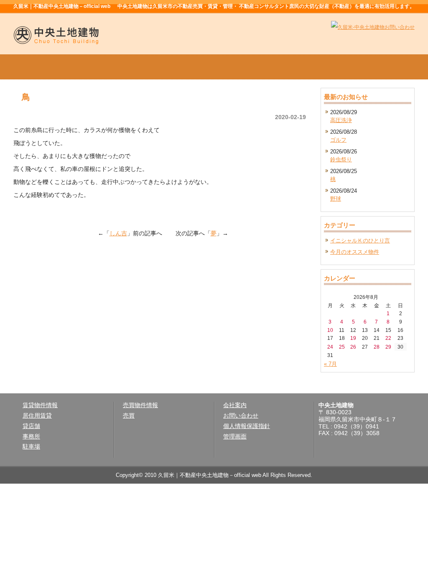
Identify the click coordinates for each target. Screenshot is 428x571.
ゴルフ (338, 140)
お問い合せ (374, 66)
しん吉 (118, 233)
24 (330, 346)
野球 (335, 199)
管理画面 (235, 436)
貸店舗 (31, 426)
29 (388, 346)
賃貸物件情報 (134, 66)
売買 (129, 415)
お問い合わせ (240, 415)
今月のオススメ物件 (354, 252)
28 (377, 346)
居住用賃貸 (37, 415)
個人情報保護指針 (246, 426)
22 (388, 338)
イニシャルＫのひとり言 (360, 240)
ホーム (53, 66)
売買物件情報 (214, 66)
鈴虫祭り (341, 159)
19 (353, 338)
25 (342, 346)
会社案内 (294, 66)
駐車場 (31, 446)
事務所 (31, 436)
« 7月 (330, 364)
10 (330, 330)
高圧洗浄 (341, 120)
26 (353, 346)
